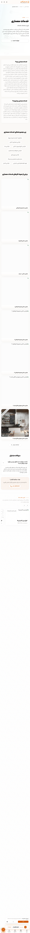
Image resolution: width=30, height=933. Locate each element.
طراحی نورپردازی (15, 155)
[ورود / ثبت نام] (4, 2)
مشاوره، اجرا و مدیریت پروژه (15, 138)
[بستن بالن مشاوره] (28, 927)
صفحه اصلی (26, 6)
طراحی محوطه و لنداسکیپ (15, 151)
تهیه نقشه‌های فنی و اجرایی (20, 163)
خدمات (21, 6)
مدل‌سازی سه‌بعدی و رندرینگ (15, 159)
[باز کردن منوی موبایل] (2, 2)
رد (13, 921)
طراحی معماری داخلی (15, 142)
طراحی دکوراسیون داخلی (19, 146)
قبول (23, 921)
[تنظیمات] (7, 922)
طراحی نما (6, 146)
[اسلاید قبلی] (27, 505)
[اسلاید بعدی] (24, 505)
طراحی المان (6, 163)
